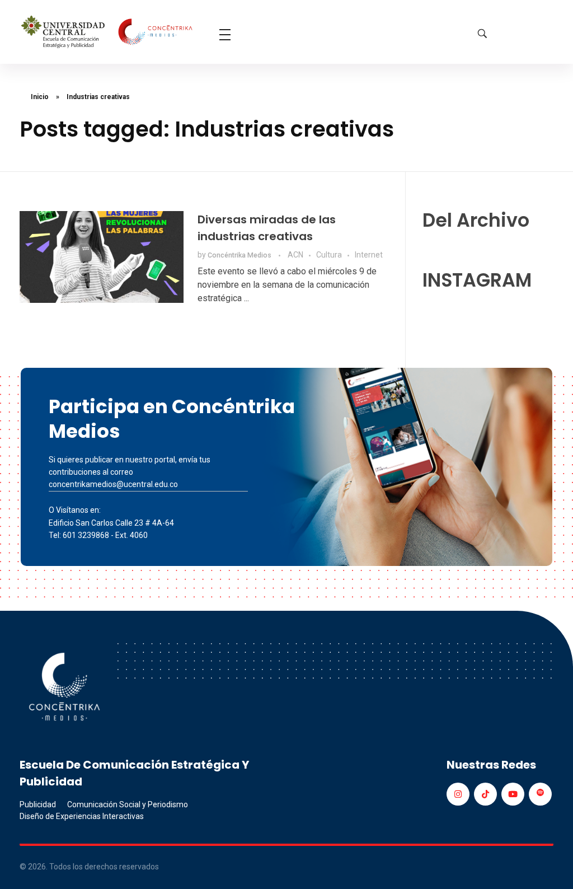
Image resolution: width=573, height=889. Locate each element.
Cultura (329, 254)
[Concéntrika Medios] (108, 33)
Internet (369, 254)
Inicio (40, 97)
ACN (295, 254)
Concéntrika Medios (240, 255)
